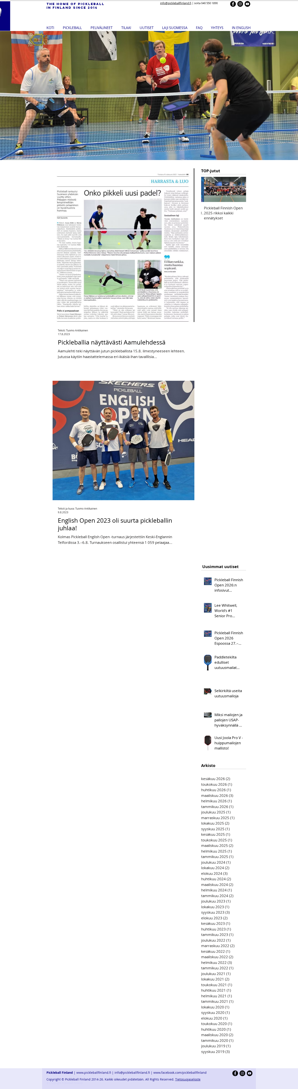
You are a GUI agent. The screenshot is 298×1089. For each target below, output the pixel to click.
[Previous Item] (208, 189)
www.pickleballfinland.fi (93, 1072)
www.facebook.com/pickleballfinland (180, 1072)
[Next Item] (239, 189)
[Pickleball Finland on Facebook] (233, 4)
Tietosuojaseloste (187, 1079)
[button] (72, 27)
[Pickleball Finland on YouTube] (247, 4)
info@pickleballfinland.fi (175, 3)
